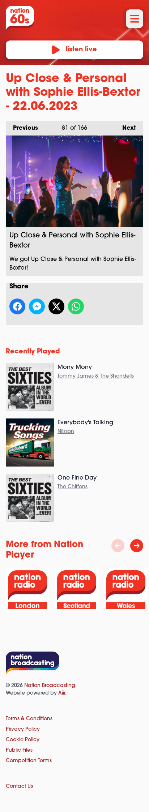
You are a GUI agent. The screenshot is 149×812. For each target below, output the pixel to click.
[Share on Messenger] (37, 306)
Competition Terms (29, 761)
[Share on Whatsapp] (76, 306)
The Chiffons (73, 487)
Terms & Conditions (29, 719)
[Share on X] (56, 306)
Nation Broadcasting (49, 685)
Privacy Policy (23, 729)
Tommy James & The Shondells (96, 376)
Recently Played (33, 352)
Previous (22, 128)
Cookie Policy (22, 740)
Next (125, 128)
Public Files (19, 750)
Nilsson (66, 431)
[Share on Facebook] (17, 306)
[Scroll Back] (117, 545)
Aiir (61, 693)
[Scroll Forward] (136, 545)
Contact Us (19, 786)
